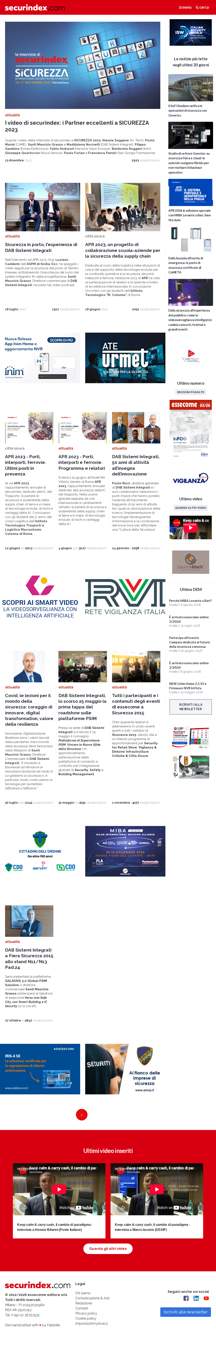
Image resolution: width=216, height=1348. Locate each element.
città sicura (95, 236)
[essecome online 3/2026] (191, 458)
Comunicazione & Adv (92, 1298)
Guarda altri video (191, 507)
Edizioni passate (190, 392)
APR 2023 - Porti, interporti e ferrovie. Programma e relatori (81, 462)
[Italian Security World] (191, 45)
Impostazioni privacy (91, 1323)
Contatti (81, 1308)
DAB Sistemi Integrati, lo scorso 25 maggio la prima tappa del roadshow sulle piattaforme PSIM (82, 707)
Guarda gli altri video (108, 1248)
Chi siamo (82, 1293)
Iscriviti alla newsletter (190, 707)
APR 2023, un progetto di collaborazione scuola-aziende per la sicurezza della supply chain (122, 250)
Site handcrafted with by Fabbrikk (32, 1325)
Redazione (83, 1303)
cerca (204, 7)
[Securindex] (35, 7)
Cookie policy (85, 1318)
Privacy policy (86, 1313)
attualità (12, 115)
